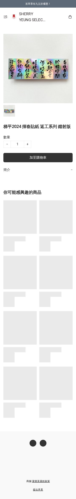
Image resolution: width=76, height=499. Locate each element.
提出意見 (38, 489)
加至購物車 (38, 157)
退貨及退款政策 (41, 481)
